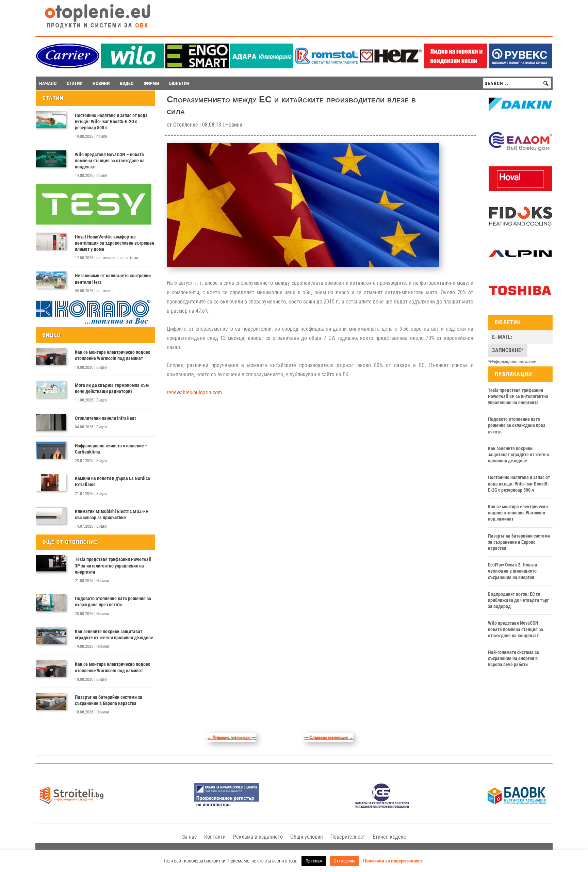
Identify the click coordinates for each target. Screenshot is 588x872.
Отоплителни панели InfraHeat (105, 418)
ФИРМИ (151, 83)
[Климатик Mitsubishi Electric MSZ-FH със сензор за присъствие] (51, 515)
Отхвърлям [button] (344, 860)
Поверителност (347, 837)
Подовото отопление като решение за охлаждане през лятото (113, 601)
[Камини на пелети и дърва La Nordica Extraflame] (51, 482)
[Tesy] (93, 223)
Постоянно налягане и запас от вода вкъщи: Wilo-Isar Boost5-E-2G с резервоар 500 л (111, 121)
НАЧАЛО (47, 83)
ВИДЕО (126, 83)
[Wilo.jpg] (132, 66)
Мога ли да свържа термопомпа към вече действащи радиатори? (112, 388)
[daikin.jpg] (520, 115)
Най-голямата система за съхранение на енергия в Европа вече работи (513, 658)
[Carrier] (67, 66)
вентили (103, 291)
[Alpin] (520, 264)
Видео (101, 367)
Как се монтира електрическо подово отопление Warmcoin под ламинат (112, 355)
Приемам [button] (314, 860)
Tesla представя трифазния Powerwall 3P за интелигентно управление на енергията (113, 565)
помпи (101, 136)
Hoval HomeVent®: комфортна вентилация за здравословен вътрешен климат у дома (114, 243)
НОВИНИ (101, 83)
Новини (102, 580)
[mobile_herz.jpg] (391, 66)
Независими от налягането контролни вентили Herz (113, 278)
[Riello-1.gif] (455, 66)
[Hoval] (520, 189)
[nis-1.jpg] (226, 806)
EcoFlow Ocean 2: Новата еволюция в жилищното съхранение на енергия (512, 571)
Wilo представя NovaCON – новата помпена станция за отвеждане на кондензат (110, 160)
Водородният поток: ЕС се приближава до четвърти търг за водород (518, 600)
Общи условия (306, 837)
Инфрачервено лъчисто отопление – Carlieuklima (111, 449)
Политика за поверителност (393, 861)
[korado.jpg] (93, 323)
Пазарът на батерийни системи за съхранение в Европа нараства (108, 700)
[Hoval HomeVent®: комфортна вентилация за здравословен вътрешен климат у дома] (51, 241)
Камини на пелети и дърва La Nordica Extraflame (112, 481)
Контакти (215, 837)
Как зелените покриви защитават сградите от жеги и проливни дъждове (114, 634)
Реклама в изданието (258, 837)
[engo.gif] (197, 66)
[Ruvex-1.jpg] (520, 66)
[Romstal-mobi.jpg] (326, 66)
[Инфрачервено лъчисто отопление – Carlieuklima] (51, 450)
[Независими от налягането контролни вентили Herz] (51, 280)
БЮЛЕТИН (179, 83)
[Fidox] (520, 227)
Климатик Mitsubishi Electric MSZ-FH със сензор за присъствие (112, 514)
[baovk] (517, 806)
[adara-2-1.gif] (261, 66)
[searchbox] (517, 83)
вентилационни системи (117, 258)
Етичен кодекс (389, 837)
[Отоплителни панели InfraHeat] (51, 422)
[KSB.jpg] (382, 806)
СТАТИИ (74, 83)
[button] (546, 83)
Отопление (185, 124)
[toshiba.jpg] (520, 301)
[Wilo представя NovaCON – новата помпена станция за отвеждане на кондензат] (51, 158)
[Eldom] (520, 152)
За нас (189, 837)
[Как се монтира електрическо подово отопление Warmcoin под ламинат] (51, 356)
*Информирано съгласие (512, 361)
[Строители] (71, 806)
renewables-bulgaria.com (194, 392)
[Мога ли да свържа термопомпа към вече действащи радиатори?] (51, 389)
